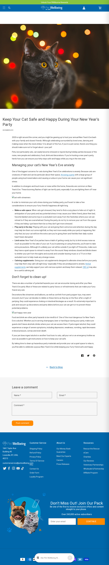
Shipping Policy (36, 449)
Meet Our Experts (63, 456)
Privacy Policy (35, 457)
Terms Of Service (37, 461)
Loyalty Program (36, 477)
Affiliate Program (90, 473)
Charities (87, 457)
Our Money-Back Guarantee (63, 450)
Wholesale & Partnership (93, 469)
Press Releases (62, 464)
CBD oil (86, 267)
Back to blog (56, 367)
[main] (54, 228)
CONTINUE (91, 521)
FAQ (31, 465)
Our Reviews (88, 461)
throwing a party (67, 175)
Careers (59, 460)
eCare (86, 453)
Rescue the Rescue (91, 449)
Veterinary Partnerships (93, 465)
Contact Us (34, 469)
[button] (4, 8)
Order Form (34, 473)
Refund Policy (35, 453)
